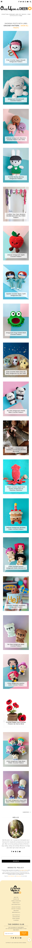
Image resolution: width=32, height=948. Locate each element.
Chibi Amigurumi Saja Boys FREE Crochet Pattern (16, 762)
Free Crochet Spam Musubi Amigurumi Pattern (15, 60)
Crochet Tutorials (16, 908)
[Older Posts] (22, 812)
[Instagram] (25, 2)
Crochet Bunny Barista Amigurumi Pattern (16, 177)
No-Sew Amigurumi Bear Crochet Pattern (15, 645)
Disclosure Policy (16, 904)
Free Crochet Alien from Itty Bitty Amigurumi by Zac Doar (16, 372)
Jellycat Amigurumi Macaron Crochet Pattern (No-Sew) (16, 138)
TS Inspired (16, 920)
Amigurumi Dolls (16, 912)
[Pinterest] (23, 2)
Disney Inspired (16, 918)
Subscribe (24, 933)
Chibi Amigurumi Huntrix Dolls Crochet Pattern (16, 684)
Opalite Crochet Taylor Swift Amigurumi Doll (16, 294)
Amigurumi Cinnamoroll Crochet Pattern (16, 99)
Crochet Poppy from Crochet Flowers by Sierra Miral (16, 723)
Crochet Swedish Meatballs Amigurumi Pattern (16, 606)
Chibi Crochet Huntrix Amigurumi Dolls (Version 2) (16, 567)
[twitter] (13, 852)
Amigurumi (16, 910)
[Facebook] (19, 2)
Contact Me (16, 899)
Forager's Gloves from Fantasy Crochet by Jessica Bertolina (16, 449)
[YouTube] (28, 2)
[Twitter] (21, 2)
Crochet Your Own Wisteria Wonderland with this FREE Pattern (15, 216)
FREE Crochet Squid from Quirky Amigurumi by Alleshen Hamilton (16, 488)
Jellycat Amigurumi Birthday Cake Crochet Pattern (16, 528)
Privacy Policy (16, 902)
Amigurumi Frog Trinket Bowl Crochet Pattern (16, 333)
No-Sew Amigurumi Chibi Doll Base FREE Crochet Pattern (16, 801)
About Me (16, 897)
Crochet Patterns (16, 907)
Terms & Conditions (16, 900)
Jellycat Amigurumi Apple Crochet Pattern (16, 255)
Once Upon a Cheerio (23, 870)
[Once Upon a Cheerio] (16, 9)
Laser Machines (16, 916)
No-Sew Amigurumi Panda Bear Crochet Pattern (16, 411)
